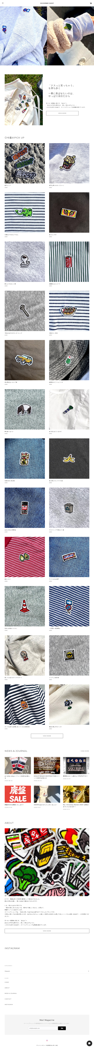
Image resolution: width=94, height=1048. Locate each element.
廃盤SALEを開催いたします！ (14, 793)
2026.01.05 (8, 795)
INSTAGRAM (9, 992)
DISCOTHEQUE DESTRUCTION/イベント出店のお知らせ (47, 765)
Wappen (7, 959)
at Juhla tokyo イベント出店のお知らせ (17, 765)
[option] (23, 35)
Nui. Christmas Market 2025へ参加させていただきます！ (76, 794)
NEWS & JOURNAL (11, 981)
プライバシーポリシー (41, 1033)
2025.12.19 (66, 797)
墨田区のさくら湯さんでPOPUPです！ (75, 764)
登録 (62, 1016)
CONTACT (8, 987)
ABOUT (7, 976)
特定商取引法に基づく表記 (52, 1033)
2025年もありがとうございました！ (45, 793)
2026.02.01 (66, 767)
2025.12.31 (37, 795)
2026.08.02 (8, 769)
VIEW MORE (62, 101)
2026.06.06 (38, 769)
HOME (7, 970)
